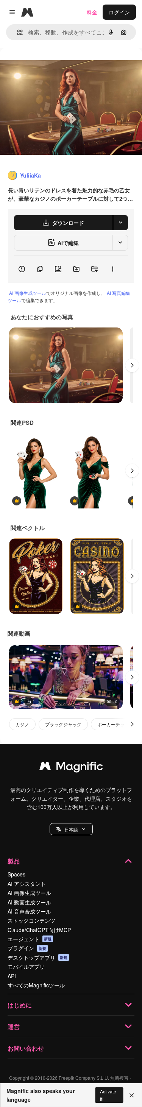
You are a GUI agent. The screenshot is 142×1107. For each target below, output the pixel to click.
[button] (71, 829)
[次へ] (132, 365)
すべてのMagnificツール (36, 985)
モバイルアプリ (26, 966)
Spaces (16, 874)
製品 (14, 861)
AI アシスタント (27, 883)
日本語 (71, 829)
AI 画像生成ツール (27, 293)
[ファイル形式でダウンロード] (120, 222)
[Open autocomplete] (16, 32)
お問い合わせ (26, 1048)
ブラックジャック (63, 724)
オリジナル (52, 65)
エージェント (29, 939)
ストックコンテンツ (31, 920)
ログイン (119, 12)
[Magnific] (71, 767)
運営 (14, 1026)
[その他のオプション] (112, 269)
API (12, 976)
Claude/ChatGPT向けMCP (39, 930)
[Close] (132, 1095)
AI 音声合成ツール (29, 911)
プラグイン (27, 948)
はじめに (20, 1005)
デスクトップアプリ (37, 957)
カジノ (22, 724)
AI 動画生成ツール (29, 902)
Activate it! (108, 1095)
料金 (92, 12)
